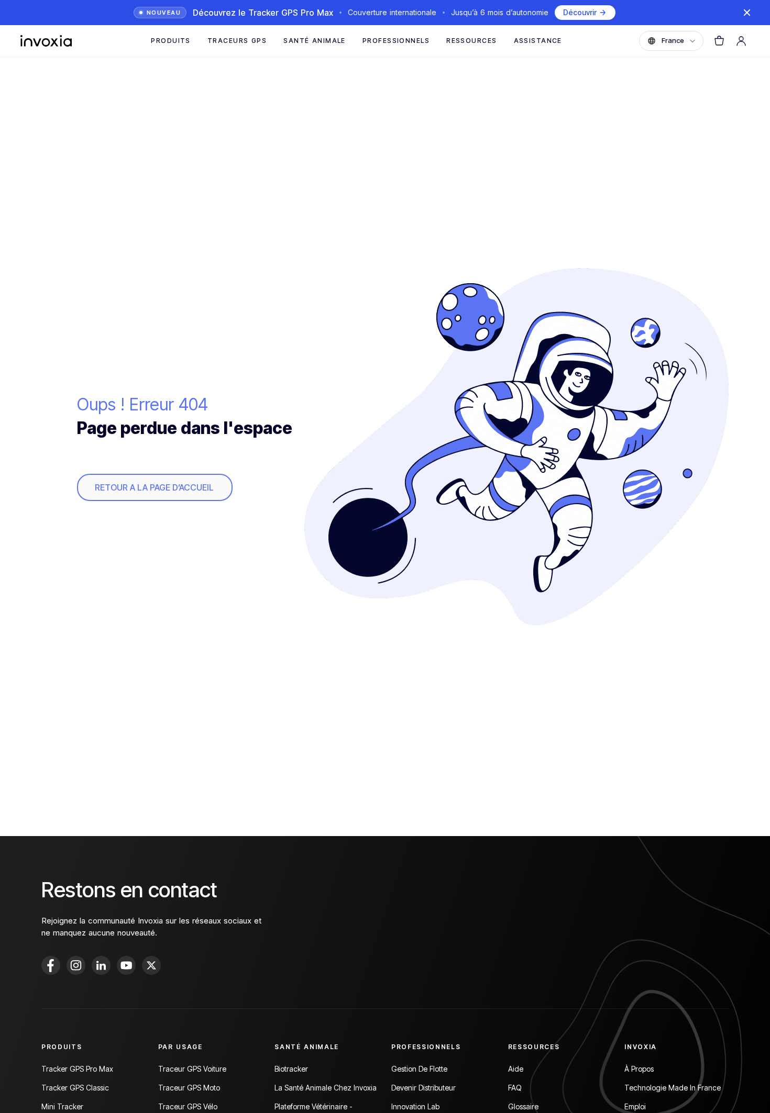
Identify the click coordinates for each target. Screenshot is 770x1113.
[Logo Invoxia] (46, 41)
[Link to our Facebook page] (50, 965)
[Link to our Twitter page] (151, 965)
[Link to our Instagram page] (76, 965)
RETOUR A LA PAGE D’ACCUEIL (154, 487)
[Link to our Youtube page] (126, 965)
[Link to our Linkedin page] (101, 965)
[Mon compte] (741, 40)
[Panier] (719, 40)
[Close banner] (747, 12)
